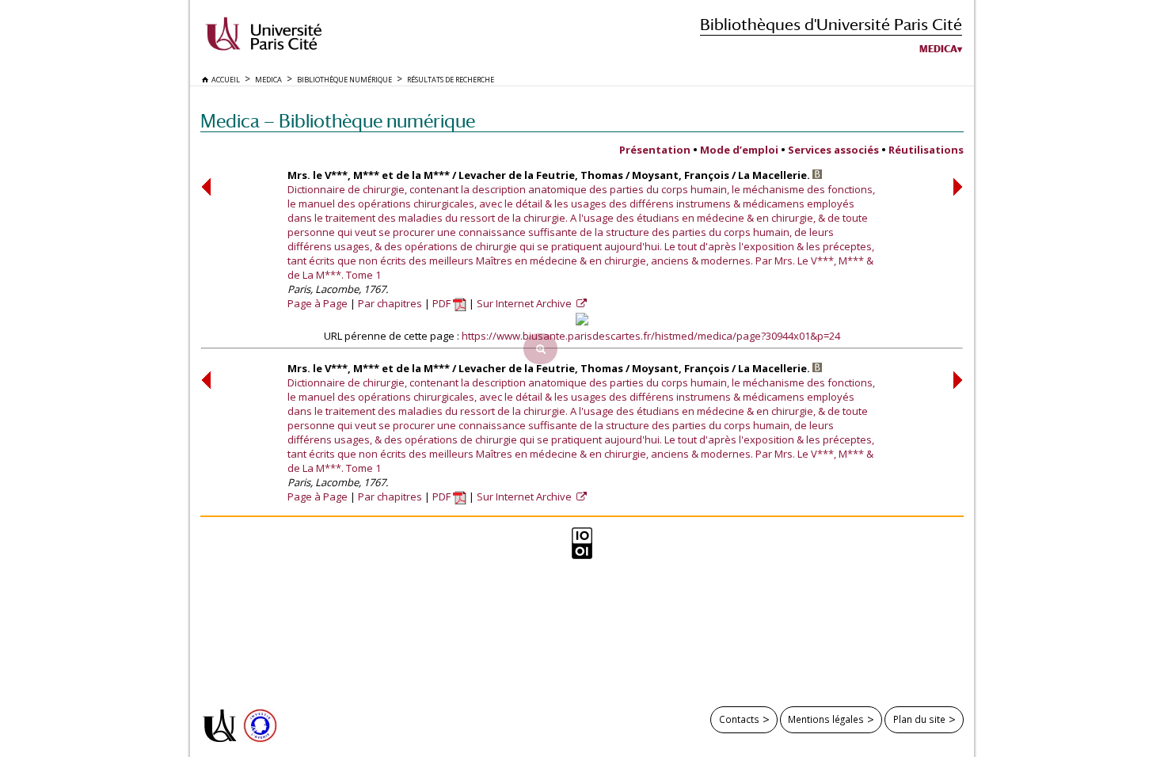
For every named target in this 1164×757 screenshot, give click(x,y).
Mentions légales (826, 719)
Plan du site (919, 719)
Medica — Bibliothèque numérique (337, 120)
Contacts (739, 719)
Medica (938, 49)
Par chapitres (390, 303)
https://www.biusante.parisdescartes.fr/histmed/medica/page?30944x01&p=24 (651, 336)
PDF (442, 303)
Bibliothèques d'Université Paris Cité (831, 24)
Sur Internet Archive (525, 303)
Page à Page (317, 303)
